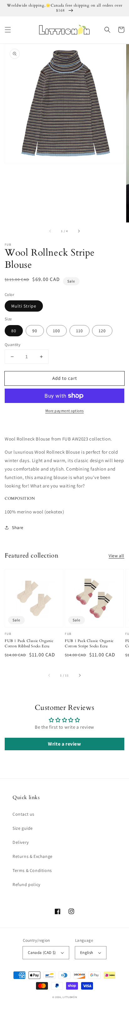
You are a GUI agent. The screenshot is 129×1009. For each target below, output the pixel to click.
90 (34, 331)
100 (56, 331)
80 (13, 331)
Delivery (21, 842)
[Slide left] (50, 231)
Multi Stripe (23, 306)
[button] (8, 30)
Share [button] (17, 527)
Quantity (12, 344)
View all (116, 555)
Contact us (23, 814)
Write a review (64, 744)
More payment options (64, 410)
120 (102, 331)
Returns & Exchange (33, 856)
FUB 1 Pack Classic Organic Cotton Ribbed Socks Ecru (29, 643)
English (86, 952)
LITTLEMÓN (70, 997)
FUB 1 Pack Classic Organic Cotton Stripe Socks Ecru (89, 643)
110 (79, 331)
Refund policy (26, 884)
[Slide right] (78, 231)
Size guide (23, 828)
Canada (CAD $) (42, 952)
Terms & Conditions (32, 870)
